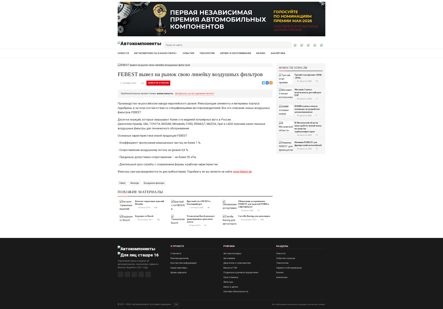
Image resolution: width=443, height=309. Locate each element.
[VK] (134, 274)
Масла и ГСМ (230, 267)
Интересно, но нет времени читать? (194, 93)
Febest (122, 183)
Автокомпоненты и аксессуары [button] (155, 53)
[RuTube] (120, 274)
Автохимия (229, 258)
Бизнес (261, 53)
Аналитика (278, 53)
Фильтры (134, 183)
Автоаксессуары (232, 253)
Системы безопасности (235, 291)
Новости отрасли (158, 83)
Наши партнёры (178, 267)
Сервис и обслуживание (235, 53)
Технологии (207, 53)
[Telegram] (263, 82)
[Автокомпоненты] (139, 45)
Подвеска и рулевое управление (240, 272)
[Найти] (288, 45)
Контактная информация (183, 263)
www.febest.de (242, 171)
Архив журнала (178, 272)
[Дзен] (141, 274)
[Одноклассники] (271, 82)
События (188, 53)
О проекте (175, 253)
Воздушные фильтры (154, 183)
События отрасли (285, 258)
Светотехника (230, 277)
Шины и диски (230, 286)
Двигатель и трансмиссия (237, 263)
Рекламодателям (179, 258)
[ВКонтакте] (267, 82)
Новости (123, 53)
